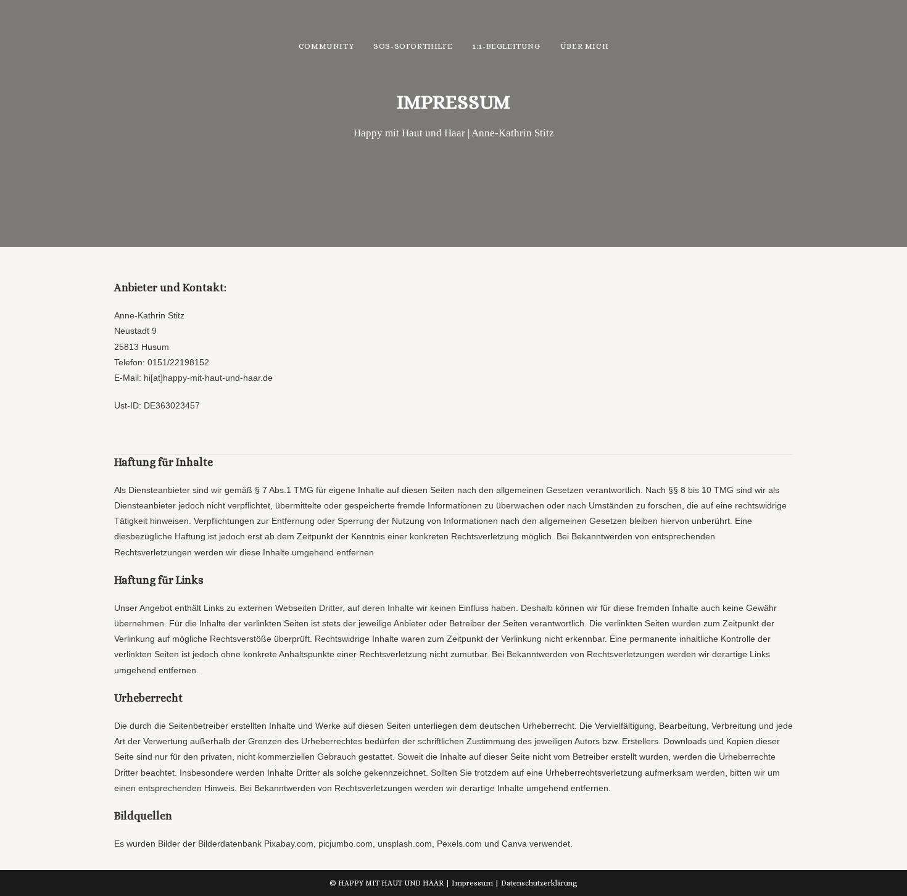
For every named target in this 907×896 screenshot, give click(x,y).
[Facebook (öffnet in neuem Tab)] (787, 46)
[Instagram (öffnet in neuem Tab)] (803, 46)
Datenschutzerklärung (539, 883)
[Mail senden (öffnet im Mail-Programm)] (820, 46)
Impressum (472, 883)
